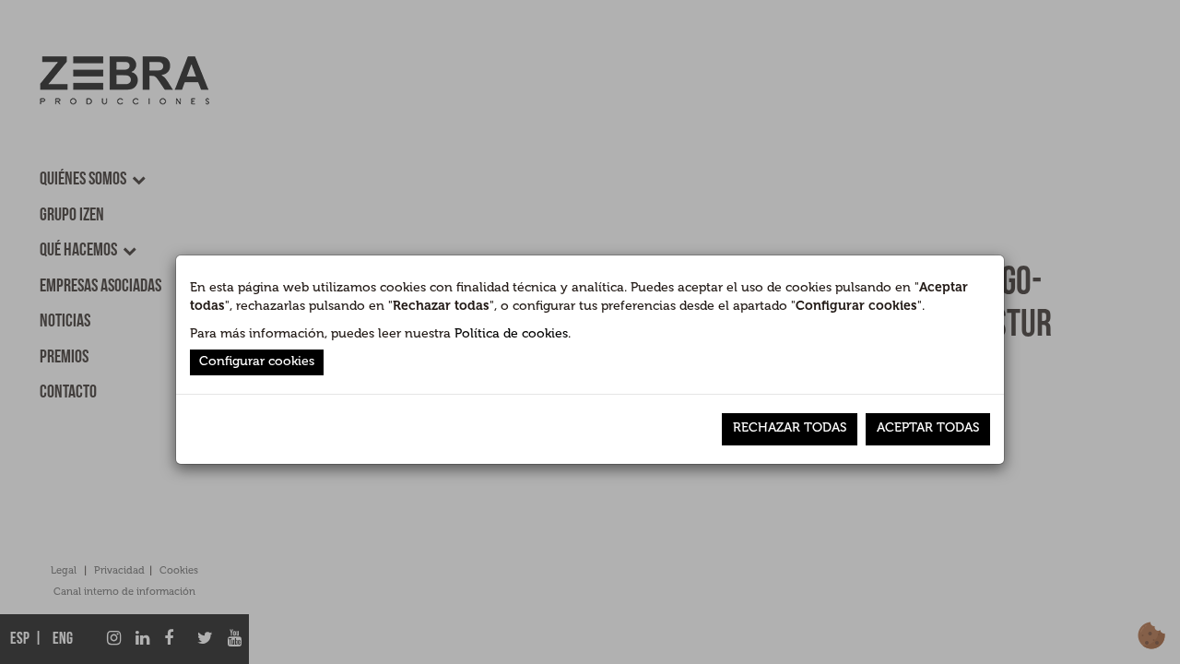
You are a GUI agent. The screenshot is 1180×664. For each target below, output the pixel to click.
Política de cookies (511, 333)
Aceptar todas (928, 427)
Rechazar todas (789, 427)
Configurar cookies (256, 361)
